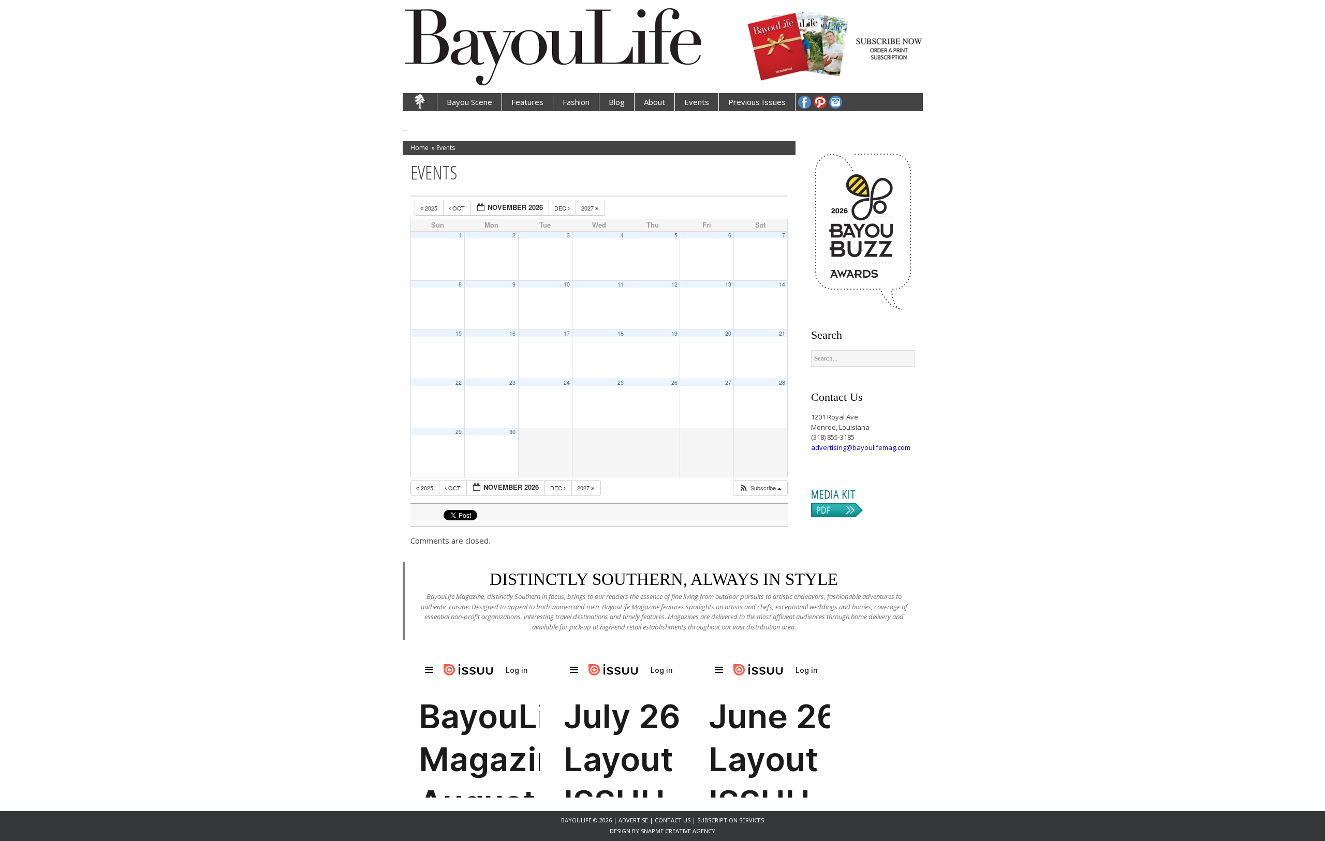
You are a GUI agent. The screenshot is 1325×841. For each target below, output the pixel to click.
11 (620, 284)
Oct (458, 208)
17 (567, 333)
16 (512, 333)
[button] (760, 488)
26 (674, 382)
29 (458, 431)
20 (728, 333)
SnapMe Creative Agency (678, 831)
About (654, 102)
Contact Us (672, 820)
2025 (431, 208)
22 (458, 382)
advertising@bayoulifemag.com (860, 447)
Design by (625, 831)
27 (728, 382)
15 (458, 333)
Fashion (576, 102)
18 (620, 333)
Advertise (634, 820)
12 (674, 284)
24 (567, 382)
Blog (617, 102)
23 (512, 382)
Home (419, 147)
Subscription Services (730, 820)
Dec (561, 208)
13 (728, 284)
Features (527, 102)
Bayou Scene (469, 102)
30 (512, 431)
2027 (588, 208)
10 (567, 284)
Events (696, 102)
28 (782, 382)
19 (674, 333)
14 (782, 284)
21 (782, 333)
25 (620, 382)
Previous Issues (757, 102)
